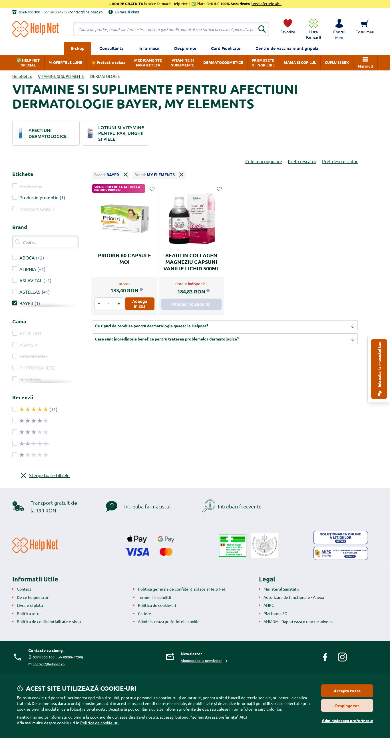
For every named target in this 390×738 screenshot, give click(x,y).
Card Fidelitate (226, 48)
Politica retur (29, 613)
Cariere (144, 613)
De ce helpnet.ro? (33, 597)
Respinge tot (347, 705)
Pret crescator (302, 161)
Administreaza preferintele (347, 720)
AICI (243, 716)
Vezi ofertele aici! (267, 3)
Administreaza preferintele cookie (169, 621)
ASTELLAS (30, 292)
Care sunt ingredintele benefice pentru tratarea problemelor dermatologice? (167, 338)
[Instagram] (342, 657)
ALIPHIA (27, 269)
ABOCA (27, 257)
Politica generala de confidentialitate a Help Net (182, 588)
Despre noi (185, 48)
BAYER (26, 303)
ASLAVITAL (30, 280)
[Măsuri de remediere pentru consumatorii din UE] (340, 537)
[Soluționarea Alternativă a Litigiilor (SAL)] (340, 553)
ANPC (269, 605)
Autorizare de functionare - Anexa (294, 597)
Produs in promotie (39, 197)
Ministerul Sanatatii (281, 588)
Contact (24, 588)
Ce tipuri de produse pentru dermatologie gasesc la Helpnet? (151, 325)
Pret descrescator (340, 161)
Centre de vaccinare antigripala (287, 48)
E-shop (78, 48)
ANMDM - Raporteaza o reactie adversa (298, 621)
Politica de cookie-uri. (99, 722)
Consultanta (111, 48)
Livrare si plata (30, 605)
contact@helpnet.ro (49, 664)
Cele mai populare (263, 161)
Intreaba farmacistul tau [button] (379, 365)
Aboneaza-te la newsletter (201, 660)
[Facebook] (325, 657)
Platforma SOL (277, 613)
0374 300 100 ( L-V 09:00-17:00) (58, 657)
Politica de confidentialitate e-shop (49, 621)
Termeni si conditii (154, 597)
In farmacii (148, 48)
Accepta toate (347, 690)
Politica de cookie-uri (157, 605)
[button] (339, 29)
